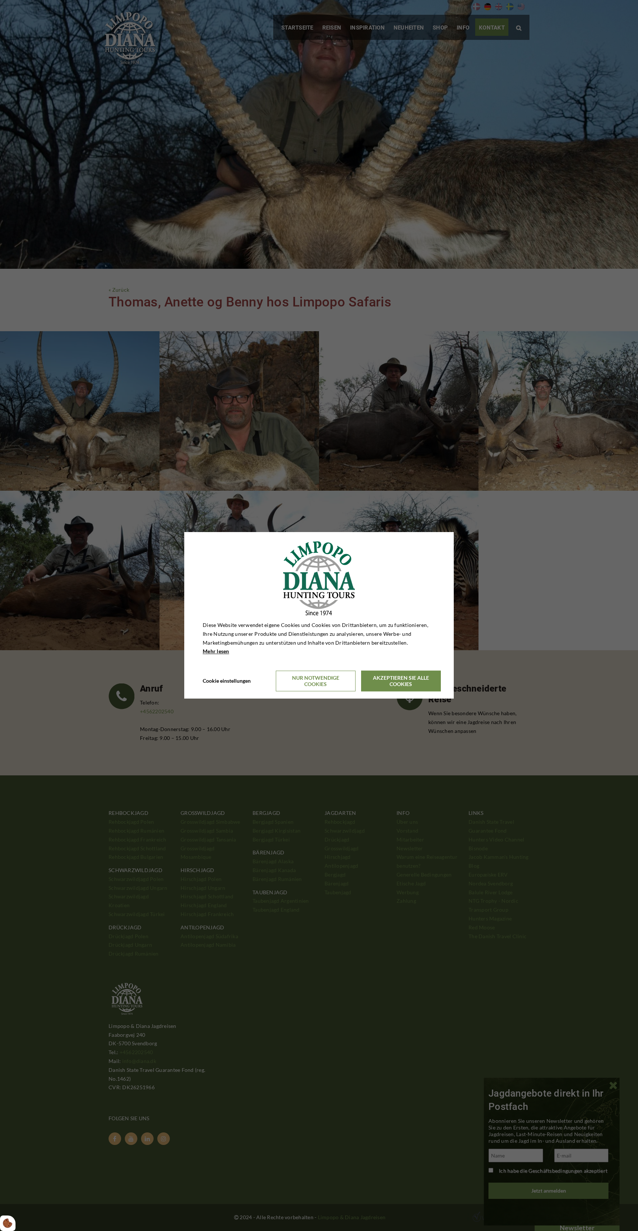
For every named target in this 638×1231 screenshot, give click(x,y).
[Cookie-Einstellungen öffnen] (8, 1223)
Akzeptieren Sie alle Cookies (401, 681)
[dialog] (319, 615)
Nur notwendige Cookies (315, 681)
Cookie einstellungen (227, 681)
